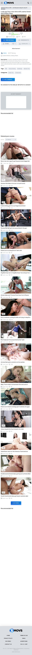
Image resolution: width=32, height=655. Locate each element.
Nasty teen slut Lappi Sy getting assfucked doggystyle (15, 161)
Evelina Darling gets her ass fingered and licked (13, 205)
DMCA (23, 638)
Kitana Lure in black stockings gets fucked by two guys (15, 406)
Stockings (19, 68)
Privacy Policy (8, 638)
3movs (18, 651)
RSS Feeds (8, 641)
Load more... (16, 503)
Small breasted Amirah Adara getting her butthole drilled (15, 473)
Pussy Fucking (12, 68)
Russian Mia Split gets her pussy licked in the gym (14, 228)
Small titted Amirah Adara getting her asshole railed (14, 496)
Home (8, 635)
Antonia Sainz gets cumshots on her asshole (13, 362)
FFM (6, 68)
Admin (5, 53)
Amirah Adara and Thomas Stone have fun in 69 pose (15, 295)
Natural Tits (27, 68)
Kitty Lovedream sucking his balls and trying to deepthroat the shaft (16, 317)
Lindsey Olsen (14, 55)
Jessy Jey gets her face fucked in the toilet (12, 429)
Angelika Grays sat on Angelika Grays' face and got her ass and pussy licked (16, 272)
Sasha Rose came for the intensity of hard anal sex (14, 451)
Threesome (18, 72)
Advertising (23, 641)
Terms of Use (24, 635)
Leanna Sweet (6, 55)
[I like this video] (10, 34)
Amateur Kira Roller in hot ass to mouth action (13, 183)
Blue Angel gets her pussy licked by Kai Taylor (13, 339)
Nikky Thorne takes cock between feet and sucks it (14, 384)
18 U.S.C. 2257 (23, 644)
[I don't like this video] (21, 34)
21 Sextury (13, 53)
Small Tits (11, 72)
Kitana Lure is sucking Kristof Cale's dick (11, 250)
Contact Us (8, 644)
